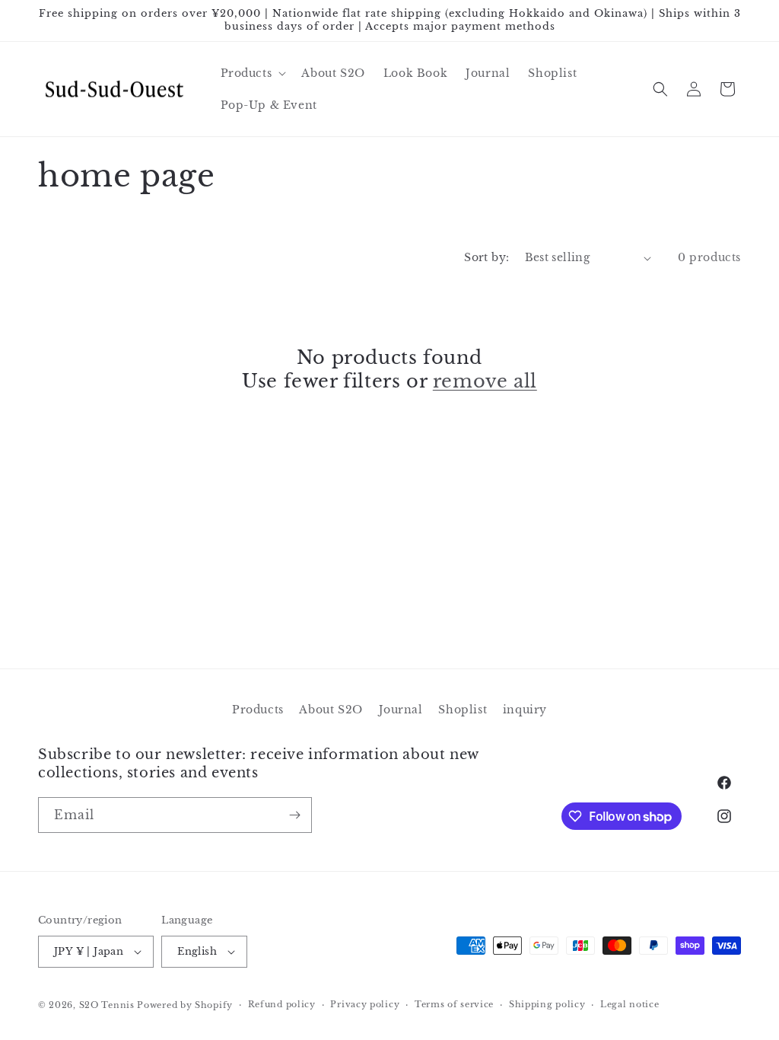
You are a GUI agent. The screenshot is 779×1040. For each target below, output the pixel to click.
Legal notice (629, 1004)
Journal (401, 709)
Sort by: (486, 257)
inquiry (525, 709)
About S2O (330, 709)
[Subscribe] (294, 815)
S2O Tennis (107, 1005)
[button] (252, 73)
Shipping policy (547, 1004)
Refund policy (282, 1004)
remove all (485, 381)
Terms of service (454, 1004)
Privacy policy (364, 1004)
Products (258, 709)
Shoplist (462, 709)
